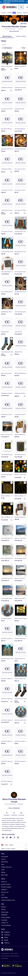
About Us (4, 881)
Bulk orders (4, 875)
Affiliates (3, 889)
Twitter (6, 937)
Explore (3, 13)
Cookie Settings (6, 925)
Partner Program (6, 887)
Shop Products (7, 36)
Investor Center (5, 884)
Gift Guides (4, 856)
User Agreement (5, 953)
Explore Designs (21, 36)
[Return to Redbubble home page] (9, 7)
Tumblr (6, 940)
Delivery (3, 907)
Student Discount (6, 867)
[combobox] (20, 7)
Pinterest (6, 943)
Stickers (19, 13)
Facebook (7, 935)
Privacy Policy (14, 953)
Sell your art (4, 892)
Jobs (2, 895)
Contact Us (4, 922)
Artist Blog (4, 897)
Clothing (11, 13)
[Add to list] (11, 53)
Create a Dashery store (8, 900)
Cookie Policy (4, 958)
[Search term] (21, 7)
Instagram (7, 932)
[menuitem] (3, 13)
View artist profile (14, 31)
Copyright (4, 920)
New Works (4, 862)
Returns (3, 909)
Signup (3, 872)
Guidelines (4, 915)
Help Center (4, 912)
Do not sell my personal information (10, 956)
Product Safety (5, 917)
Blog (2, 864)
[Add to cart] (11, 69)
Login (3, 869)
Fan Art (3, 859)
